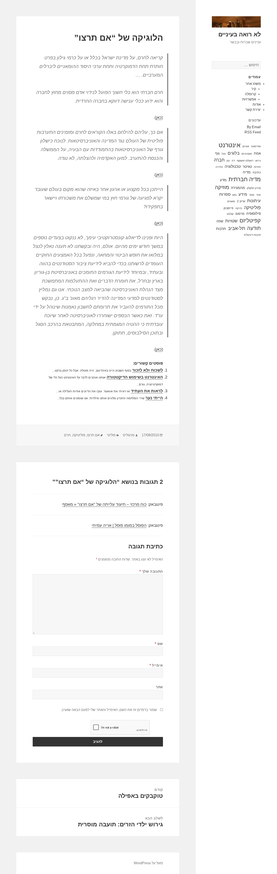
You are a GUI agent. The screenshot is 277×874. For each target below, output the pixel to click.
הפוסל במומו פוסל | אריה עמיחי (119, 525)
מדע (223, 180)
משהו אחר (253, 84)
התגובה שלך (151, 571)
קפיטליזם (250, 220)
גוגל (224, 153)
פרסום (239, 213)
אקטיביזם (247, 153)
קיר (253, 89)
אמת (257, 153)
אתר (159, 687)
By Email (254, 127)
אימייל (156, 665)
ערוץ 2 (241, 201)
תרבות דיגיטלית (252, 234)
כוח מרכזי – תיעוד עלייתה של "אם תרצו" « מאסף (104, 504)
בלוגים (234, 153)
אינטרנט (229, 145)
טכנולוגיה (233, 166)
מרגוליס (128, 435)
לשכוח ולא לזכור (147, 370)
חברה (219, 160)
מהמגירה (238, 188)
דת (233, 160)
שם (159, 644)
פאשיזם (231, 201)
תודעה (254, 228)
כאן (159, 117)
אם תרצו (93, 435)
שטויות (231, 220)
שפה (219, 221)
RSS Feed (253, 132)
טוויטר (247, 167)
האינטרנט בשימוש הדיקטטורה (135, 377)
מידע (242, 194)
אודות (257, 104)
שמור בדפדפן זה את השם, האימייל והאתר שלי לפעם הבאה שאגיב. (109, 710)
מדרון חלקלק (254, 188)
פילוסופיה (253, 214)
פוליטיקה (252, 207)
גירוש (258, 160)
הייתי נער (154, 398)
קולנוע (230, 213)
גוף (217, 153)
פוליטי (111, 435)
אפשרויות (249, 99)
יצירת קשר (253, 109)
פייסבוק (229, 208)
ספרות (224, 194)
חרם (67, 435)
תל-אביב (236, 228)
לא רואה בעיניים (239, 34)
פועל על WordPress (148, 863)
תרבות (221, 229)
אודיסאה (256, 146)
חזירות (257, 166)
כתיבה (257, 172)
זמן (228, 160)
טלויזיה (219, 167)
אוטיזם (245, 146)
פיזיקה (238, 208)
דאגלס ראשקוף (245, 160)
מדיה (247, 172)
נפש (234, 195)
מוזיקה (222, 187)
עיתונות (254, 200)
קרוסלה (250, 94)
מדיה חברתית (245, 179)
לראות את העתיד (147, 391)
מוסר (251, 195)
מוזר (258, 195)
